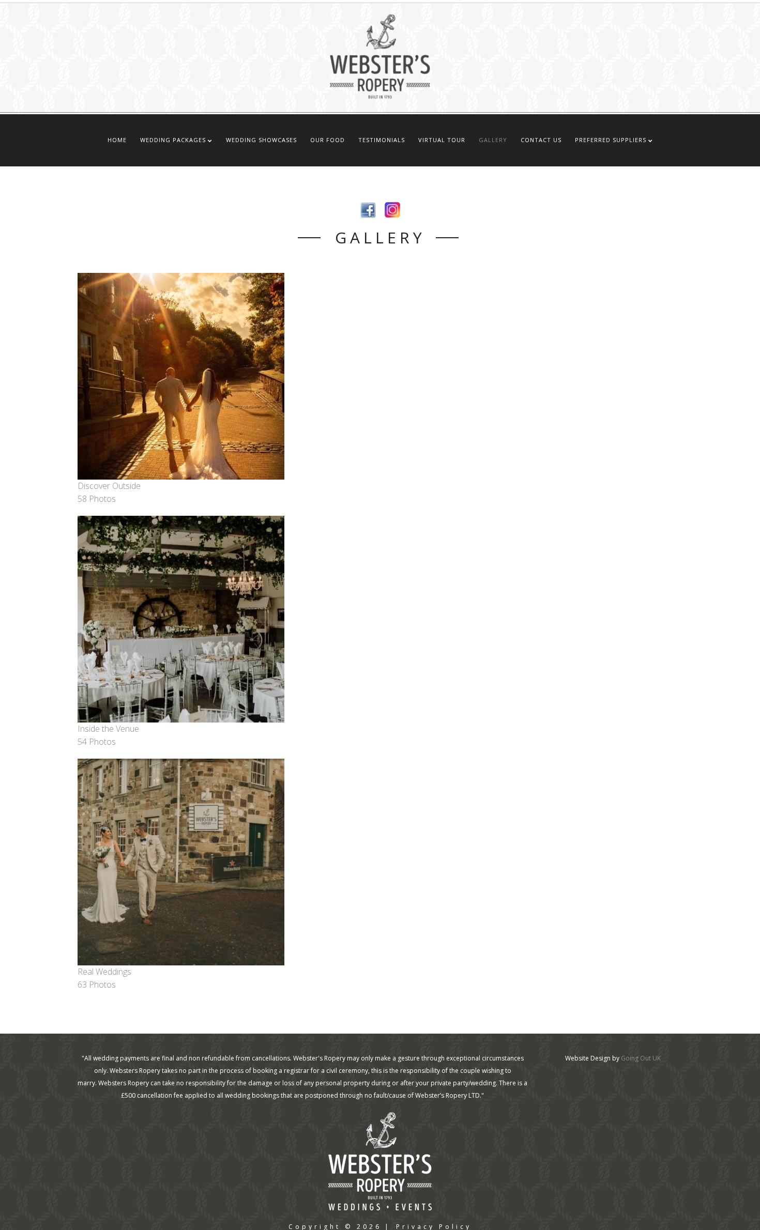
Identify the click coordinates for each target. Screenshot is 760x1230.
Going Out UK (641, 1058)
